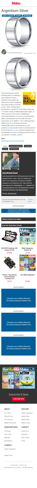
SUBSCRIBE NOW (18, 399)
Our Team (7, 413)
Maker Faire (25, 416)
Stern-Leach (14, 130)
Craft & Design (8, 16)
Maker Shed (25, 419)
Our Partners (8, 419)
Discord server (30, 200)
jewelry (5, 149)
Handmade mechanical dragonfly (12, 141)
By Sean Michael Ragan (14, 53)
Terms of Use (23, 465)
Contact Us (25, 431)
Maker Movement (10, 423)
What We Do (8, 416)
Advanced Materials (16, 146)
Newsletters (8, 441)
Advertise (24, 434)
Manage (7, 438)
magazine (27, 413)
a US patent (19, 116)
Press (23, 441)
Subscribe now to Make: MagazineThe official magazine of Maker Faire (18, 211)
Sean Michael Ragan (10, 173)
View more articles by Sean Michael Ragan (15, 190)
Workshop (27, 16)
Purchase (7, 431)
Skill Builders (14, 149)
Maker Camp (25, 423)
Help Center (25, 438)
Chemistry (28, 146)
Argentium (9, 123)
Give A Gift (7, 434)
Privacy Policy (14, 465)
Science (18, 16)
